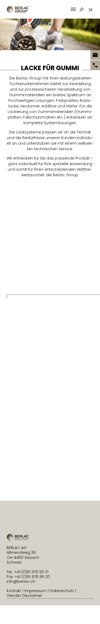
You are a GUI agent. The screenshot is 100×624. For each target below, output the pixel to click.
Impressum (35, 590)
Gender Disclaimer (24, 595)
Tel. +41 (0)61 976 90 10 (28, 572)
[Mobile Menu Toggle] (73, 9)
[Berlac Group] (18, 9)
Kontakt (14, 590)
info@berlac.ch (21, 581)
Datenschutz (62, 590)
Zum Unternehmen (29, 485)
